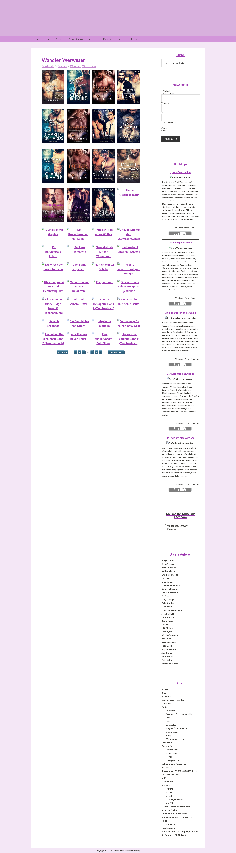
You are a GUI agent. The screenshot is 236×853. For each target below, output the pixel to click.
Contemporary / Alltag (172, 700)
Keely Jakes (167, 621)
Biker (164, 692)
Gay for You (172, 749)
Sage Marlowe (168, 642)
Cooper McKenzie (170, 585)
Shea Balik (166, 645)
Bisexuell (166, 696)
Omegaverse (172, 760)
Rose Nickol (167, 638)
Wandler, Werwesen (83, 66)
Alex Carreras (168, 564)
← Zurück (62, 352)
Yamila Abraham (169, 663)
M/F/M (169, 792)
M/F (163, 778)
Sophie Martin (168, 649)
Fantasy (165, 707)
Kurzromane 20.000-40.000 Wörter (179, 771)
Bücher (62, 66)
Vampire (170, 735)
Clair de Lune (168, 581)
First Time (166, 742)
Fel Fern (165, 596)
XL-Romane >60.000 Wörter (175, 835)
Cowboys (166, 703)
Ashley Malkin (168, 571)
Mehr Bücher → (116, 352)
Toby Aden (166, 660)
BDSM (164, 689)
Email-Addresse (168, 93)
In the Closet (172, 753)
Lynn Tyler (166, 631)
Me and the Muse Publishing (118, 18)
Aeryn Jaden (167, 560)
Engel (168, 717)
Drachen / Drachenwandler (179, 714)
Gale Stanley (167, 603)
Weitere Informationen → (187, 228)
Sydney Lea (167, 656)
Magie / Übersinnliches (177, 728)
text (164, 131)
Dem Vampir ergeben (180, 242)
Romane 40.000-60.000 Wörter (177, 817)
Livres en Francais (170, 774)
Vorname (165, 103)
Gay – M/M (166, 746)
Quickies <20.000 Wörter (174, 813)
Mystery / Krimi (169, 810)
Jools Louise (167, 617)
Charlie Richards (169, 574)
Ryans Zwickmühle (180, 172)
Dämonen (170, 710)
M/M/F (169, 795)
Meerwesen (172, 732)
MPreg (169, 756)
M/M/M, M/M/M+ (174, 799)
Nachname (166, 113)
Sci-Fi (164, 820)
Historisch (166, 767)
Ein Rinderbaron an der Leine (180, 312)
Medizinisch (167, 781)
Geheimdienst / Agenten (173, 764)
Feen (168, 721)
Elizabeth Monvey (170, 592)
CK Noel (165, 578)
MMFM (169, 803)
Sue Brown (166, 653)
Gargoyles (171, 724)
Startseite (48, 66)
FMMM (169, 788)
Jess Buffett (167, 613)
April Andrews (168, 567)
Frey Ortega (167, 599)
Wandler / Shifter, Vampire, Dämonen (180, 831)
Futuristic (170, 824)
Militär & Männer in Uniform (175, 806)
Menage (165, 785)
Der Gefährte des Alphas (180, 373)
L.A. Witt (165, 624)
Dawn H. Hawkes (170, 589)
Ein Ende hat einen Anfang (180, 437)
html (165, 128)
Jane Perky (166, 606)
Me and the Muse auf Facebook (180, 515)
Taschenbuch (168, 827)
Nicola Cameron (169, 635)
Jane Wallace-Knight (171, 610)
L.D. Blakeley (168, 628)
